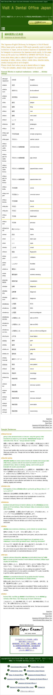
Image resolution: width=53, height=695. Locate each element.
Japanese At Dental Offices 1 (37, 675)
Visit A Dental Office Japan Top (42, 427)
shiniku (4, 340)
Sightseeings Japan (16, 671)
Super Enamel (26, 631)
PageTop (49, 419)
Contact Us (41, 687)
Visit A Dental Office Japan (26, 9)
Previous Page (47, 421)
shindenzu (5, 304)
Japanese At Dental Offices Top (42, 425)
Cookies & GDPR (40, 22)
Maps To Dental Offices (16, 675)
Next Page (48, 423)
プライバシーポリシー (27, 691)
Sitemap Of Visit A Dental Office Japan (22, 687)
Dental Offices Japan (37, 667)
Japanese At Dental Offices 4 (27, 683)
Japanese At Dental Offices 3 (38, 679)
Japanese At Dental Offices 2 (16, 679)
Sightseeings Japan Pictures (36, 671)
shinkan (4, 364)
